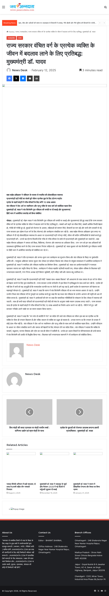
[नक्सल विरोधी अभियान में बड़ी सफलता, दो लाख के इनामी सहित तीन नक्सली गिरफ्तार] (21, 466)
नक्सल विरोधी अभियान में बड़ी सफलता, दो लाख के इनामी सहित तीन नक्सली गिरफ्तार (21, 487)
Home (11, 32)
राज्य (17, 32)
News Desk (19, 70)
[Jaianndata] (22, 7)
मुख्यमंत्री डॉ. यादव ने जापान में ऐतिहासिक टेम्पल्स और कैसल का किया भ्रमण (86, 487)
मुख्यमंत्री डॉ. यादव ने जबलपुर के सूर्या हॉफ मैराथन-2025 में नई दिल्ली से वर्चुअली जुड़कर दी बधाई (53, 487)
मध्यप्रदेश (23, 32)
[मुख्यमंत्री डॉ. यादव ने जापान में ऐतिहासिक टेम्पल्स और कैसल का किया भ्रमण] (87, 466)
